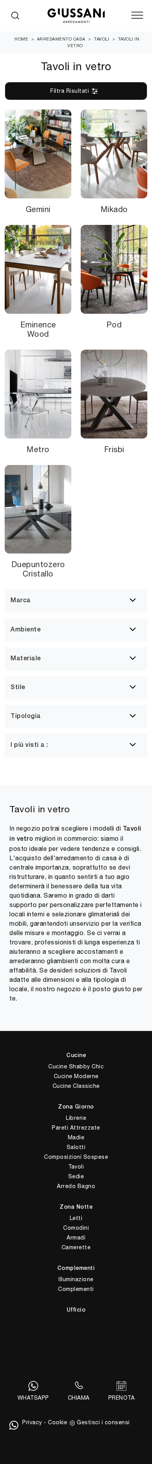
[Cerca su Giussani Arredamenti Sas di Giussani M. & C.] (15, 15)
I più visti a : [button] (29, 745)
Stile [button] (18, 687)
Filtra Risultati (70, 91)
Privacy (32, 1422)
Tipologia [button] (26, 716)
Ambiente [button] (26, 630)
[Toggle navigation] (137, 15)
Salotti (76, 1147)
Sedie (76, 1176)
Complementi (76, 1289)
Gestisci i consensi (103, 1422)
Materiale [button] (26, 658)
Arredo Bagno (76, 1186)
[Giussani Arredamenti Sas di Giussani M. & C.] (76, 16)
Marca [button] (21, 600)
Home (21, 39)
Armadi (76, 1237)
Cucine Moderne (76, 1076)
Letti (76, 1218)
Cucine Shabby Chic (76, 1066)
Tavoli (101, 39)
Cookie (57, 1422)
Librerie (76, 1118)
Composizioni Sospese (76, 1157)
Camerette (76, 1247)
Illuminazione (76, 1279)
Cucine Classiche (76, 1086)
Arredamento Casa (61, 39)
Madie (76, 1137)
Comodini (76, 1228)
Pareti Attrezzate (76, 1128)
